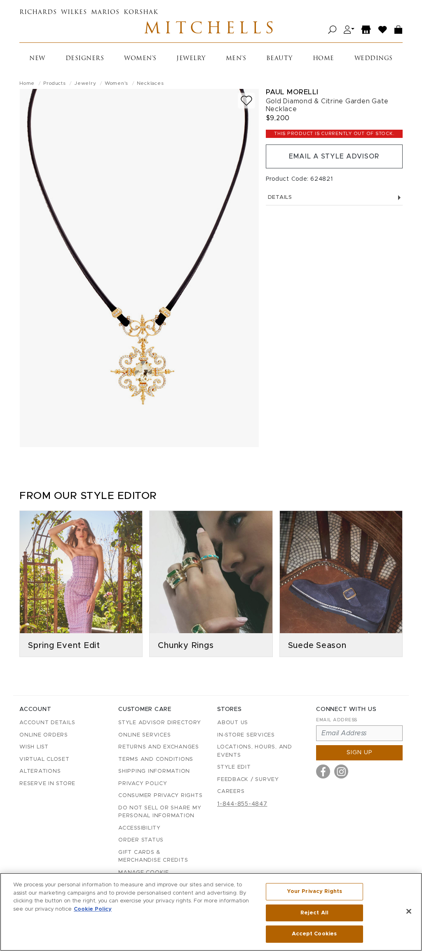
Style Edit (234, 767)
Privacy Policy (142, 783)
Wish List (34, 747)
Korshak (141, 12)
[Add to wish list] (246, 100)
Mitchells (211, 29)
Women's (140, 59)
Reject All (314, 913)
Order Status (141, 840)
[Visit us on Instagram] (341, 772)
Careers (230, 791)
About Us (232, 722)
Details (280, 197)
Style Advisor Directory (159, 722)
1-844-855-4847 (242, 804)
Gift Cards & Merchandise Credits (153, 856)
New (37, 59)
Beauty (279, 59)
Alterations (40, 771)
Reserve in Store (47, 783)
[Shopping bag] (398, 29)
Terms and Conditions (155, 759)
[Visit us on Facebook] (323, 772)
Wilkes (74, 12)
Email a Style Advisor (334, 156)
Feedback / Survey (248, 779)
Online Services (144, 735)
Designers (85, 59)
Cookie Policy (93, 909)
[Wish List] (383, 29)
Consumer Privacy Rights (160, 795)
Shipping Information (154, 771)
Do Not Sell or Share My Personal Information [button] (159, 812)
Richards (38, 12)
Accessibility (139, 828)
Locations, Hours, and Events (254, 751)
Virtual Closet (44, 759)
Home (323, 59)
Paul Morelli (292, 92)
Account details (47, 722)
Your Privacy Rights (314, 891)
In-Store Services (246, 735)
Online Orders (43, 735)
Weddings (373, 59)
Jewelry (191, 59)
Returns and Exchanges (158, 747)
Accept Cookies (314, 934)
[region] (211, 912)
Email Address (336, 720)
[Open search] (332, 29)
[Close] (409, 911)
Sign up (360, 752)
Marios (105, 12)
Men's (236, 59)
